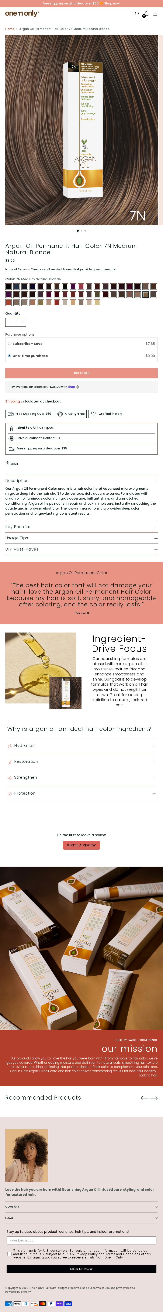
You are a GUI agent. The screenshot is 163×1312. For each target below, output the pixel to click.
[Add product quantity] (22, 322)
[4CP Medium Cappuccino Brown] (105, 286)
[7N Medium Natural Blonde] (145, 294)
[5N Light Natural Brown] (33, 294)
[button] (81, 356)
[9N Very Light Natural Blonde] (81, 302)
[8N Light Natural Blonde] (41, 302)
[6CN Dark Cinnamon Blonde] (73, 294)
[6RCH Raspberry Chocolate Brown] (105, 294)
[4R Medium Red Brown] (129, 286)
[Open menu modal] (155, 13)
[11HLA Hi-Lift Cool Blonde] (97, 302)
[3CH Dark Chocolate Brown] (41, 286)
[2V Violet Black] (33, 286)
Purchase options (20, 334)
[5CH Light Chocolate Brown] (8, 294)
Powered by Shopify (18, 1292)
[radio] (9, 343)
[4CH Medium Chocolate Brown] (89, 286)
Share (14, 464)
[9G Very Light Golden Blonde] (73, 302)
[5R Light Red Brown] (49, 294)
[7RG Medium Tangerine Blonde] (8, 302)
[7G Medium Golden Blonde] (129, 294)
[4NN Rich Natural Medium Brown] (121, 286)
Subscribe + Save (28, 344)
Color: (33, 279)
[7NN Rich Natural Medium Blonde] (153, 294)
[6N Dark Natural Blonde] (97, 294)
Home (9, 29)
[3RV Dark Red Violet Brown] (73, 286)
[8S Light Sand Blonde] (65, 302)
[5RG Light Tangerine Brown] (57, 294)
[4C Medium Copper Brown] (81, 286)
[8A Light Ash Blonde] (24, 302)
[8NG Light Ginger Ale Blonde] (49, 302)
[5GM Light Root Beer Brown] (24, 294)
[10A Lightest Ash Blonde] (89, 302)
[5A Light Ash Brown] (145, 286)
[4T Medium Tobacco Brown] (137, 286)
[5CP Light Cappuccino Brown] (16, 294)
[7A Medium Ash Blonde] (121, 294)
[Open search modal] (137, 13)
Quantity (12, 313)
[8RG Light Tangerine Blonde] (57, 302)
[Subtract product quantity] (9, 322)
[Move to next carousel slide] (154, 1098)
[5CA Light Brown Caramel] (153, 286)
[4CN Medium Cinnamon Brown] (97, 286)
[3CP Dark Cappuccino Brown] (49, 286)
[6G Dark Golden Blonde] (81, 294)
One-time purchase (30, 356)
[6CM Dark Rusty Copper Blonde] (65, 294)
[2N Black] (24, 286)
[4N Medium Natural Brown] (113, 286)
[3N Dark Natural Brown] (57, 286)
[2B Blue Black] (16, 286)
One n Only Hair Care (43, 1288)
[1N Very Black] (8, 286)
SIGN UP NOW (81, 1268)
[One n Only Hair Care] (22, 13)
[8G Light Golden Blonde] (33, 302)
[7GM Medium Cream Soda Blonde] (137, 294)
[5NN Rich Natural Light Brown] (41, 294)
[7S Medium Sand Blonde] (16, 302)
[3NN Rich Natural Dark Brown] (65, 286)
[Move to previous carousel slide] (144, 1098)
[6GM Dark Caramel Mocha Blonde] (89, 294)
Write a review (81, 845)
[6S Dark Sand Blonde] (113, 294)
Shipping (12, 401)
